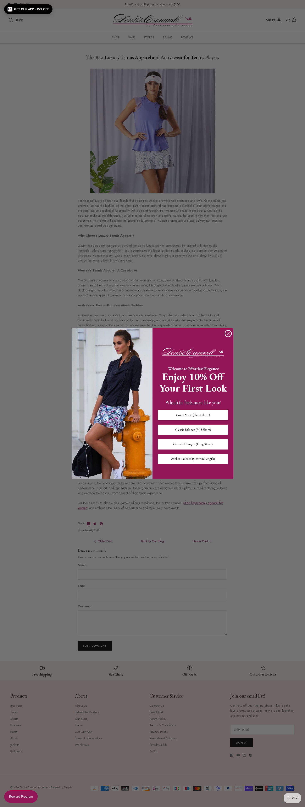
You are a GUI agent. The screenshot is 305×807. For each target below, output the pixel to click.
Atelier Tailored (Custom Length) (193, 459)
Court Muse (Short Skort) (193, 415)
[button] (28, 9)
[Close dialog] (228, 333)
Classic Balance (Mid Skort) (193, 429)
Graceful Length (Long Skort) (193, 444)
